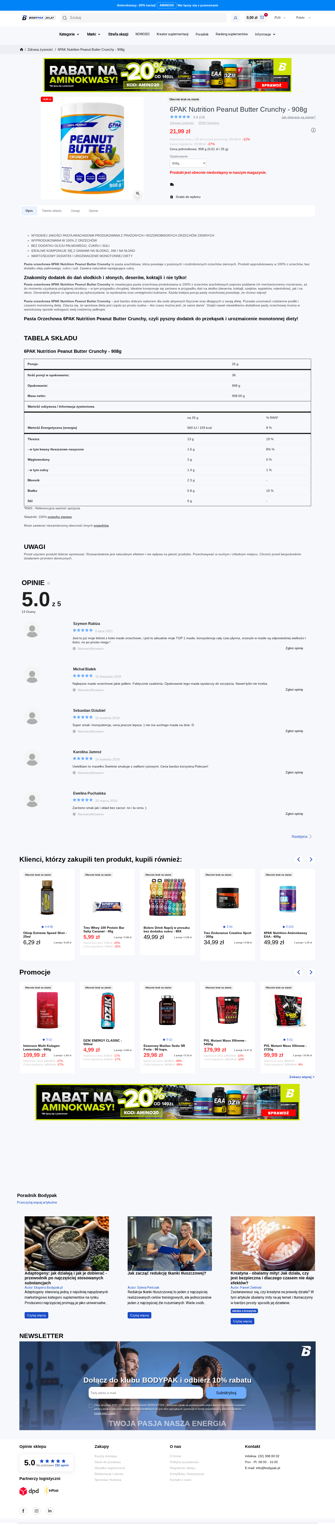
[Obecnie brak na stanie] (47, 897)
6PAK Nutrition (208, 123)
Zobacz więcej (300, 1077)
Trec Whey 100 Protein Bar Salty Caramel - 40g (103, 929)
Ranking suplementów (232, 34)
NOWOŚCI (142, 34)
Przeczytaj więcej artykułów (37, 1202)
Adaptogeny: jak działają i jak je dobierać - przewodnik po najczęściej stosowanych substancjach (66, 1278)
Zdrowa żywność (182, 123)
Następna (299, 836)
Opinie (93, 210)
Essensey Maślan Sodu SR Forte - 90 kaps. (164, 1047)
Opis (29, 210)
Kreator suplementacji (172, 34)
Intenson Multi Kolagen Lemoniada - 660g (41, 1047)
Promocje (35, 972)
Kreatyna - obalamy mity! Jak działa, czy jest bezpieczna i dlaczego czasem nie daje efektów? (272, 1278)
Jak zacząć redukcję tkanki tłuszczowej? (167, 1273)
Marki (91, 34)
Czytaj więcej (36, 1315)
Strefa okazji (118, 34)
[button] (144, 18)
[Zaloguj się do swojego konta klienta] (235, 17)
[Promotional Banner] (167, 75)
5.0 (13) (199, 117)
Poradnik (202, 34)
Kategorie (67, 34)
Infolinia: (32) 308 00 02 (262, 1456)
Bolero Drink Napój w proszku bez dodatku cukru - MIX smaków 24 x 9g (167, 931)
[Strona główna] (21, 50)
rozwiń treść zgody (104, 1413)
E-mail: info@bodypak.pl (262, 1468)
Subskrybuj (226, 1393)
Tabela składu (52, 210)
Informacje (263, 34)
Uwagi (75, 210)
